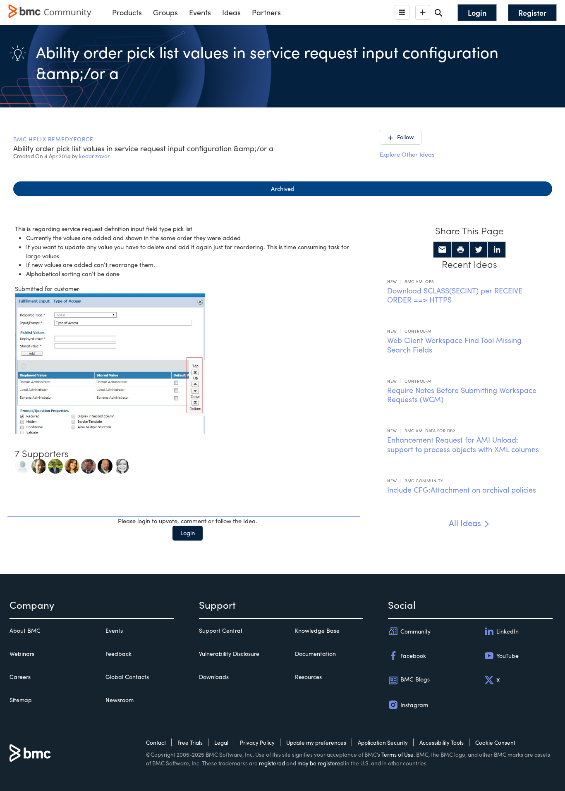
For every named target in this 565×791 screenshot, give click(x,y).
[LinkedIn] (496, 249)
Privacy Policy (257, 742)
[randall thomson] (38, 465)
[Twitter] (478, 249)
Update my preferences (316, 742)
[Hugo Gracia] (105, 465)
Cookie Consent (495, 742)
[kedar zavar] (55, 465)
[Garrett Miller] (22, 465)
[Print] (460, 249)
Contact (156, 742)
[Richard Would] (88, 465)
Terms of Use (397, 754)
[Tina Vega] (121, 465)
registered (272, 763)
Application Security (383, 742)
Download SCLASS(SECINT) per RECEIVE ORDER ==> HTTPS (454, 295)
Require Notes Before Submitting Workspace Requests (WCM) (461, 395)
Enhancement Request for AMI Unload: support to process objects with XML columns (463, 444)
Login (187, 533)
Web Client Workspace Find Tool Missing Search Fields (454, 345)
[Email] (442, 249)
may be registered (320, 763)
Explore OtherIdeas (407, 154)
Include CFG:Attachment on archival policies (461, 490)
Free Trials (190, 742)
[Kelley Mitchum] (72, 465)
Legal (221, 742)
